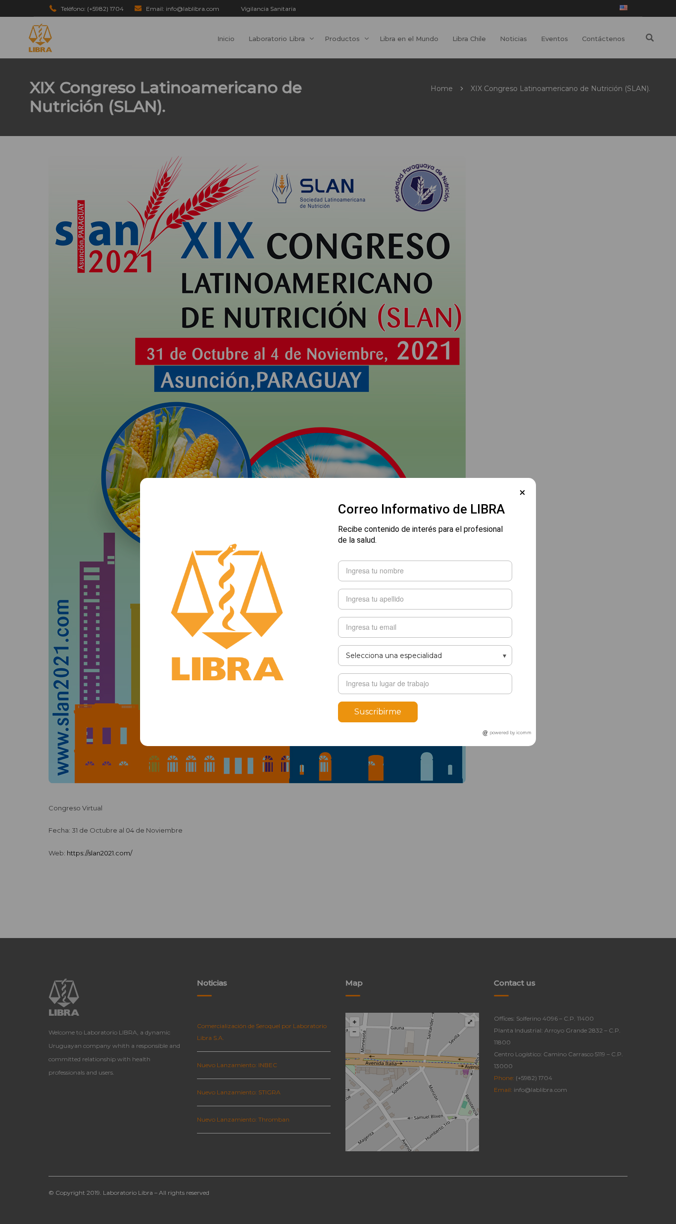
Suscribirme (377, 711)
